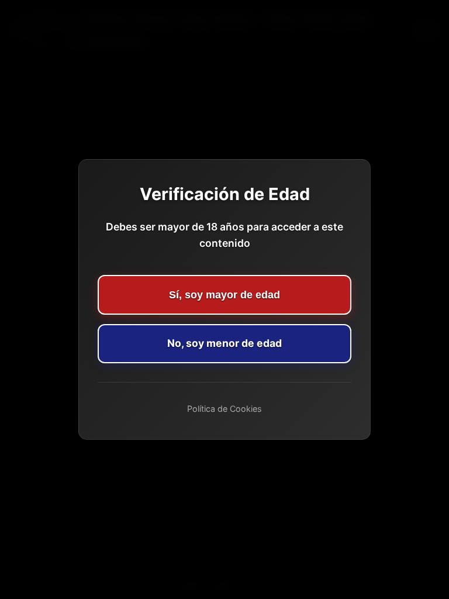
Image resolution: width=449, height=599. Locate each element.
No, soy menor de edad (224, 343)
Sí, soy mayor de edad (224, 295)
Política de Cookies (224, 409)
